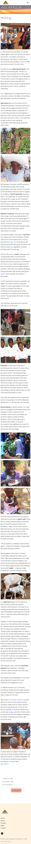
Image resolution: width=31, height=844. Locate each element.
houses (20, 707)
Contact (3, 828)
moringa (10, 242)
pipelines (25, 303)
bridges (11, 712)
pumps (3, 274)
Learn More (4, 764)
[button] (27, 2)
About (3, 821)
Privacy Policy (7, 841)
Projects (3, 823)
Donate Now (16, 790)
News (2, 826)
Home (3, 818)
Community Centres (15, 700)
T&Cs (2, 841)
